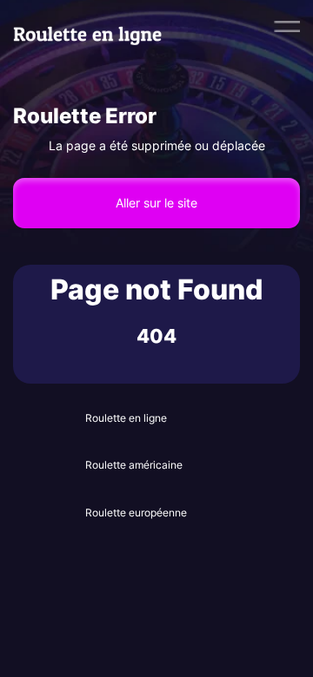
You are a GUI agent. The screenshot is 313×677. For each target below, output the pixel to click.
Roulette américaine (134, 464)
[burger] (287, 26)
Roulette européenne (136, 512)
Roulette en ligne (126, 417)
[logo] (97, 26)
